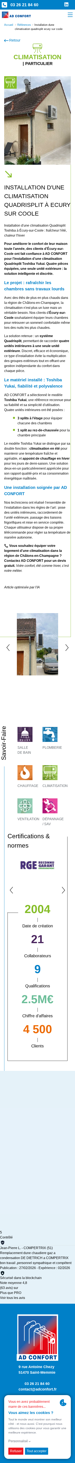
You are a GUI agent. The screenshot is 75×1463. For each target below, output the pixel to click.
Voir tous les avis (12, 1298)
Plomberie (52, 747)
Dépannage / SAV (53, 821)
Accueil (8, 24)
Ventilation (28, 819)
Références (24, 24)
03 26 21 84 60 (24, 4)
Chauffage (28, 786)
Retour (14, 40)
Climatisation (55, 786)
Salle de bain (24, 750)
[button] (8, 648)
